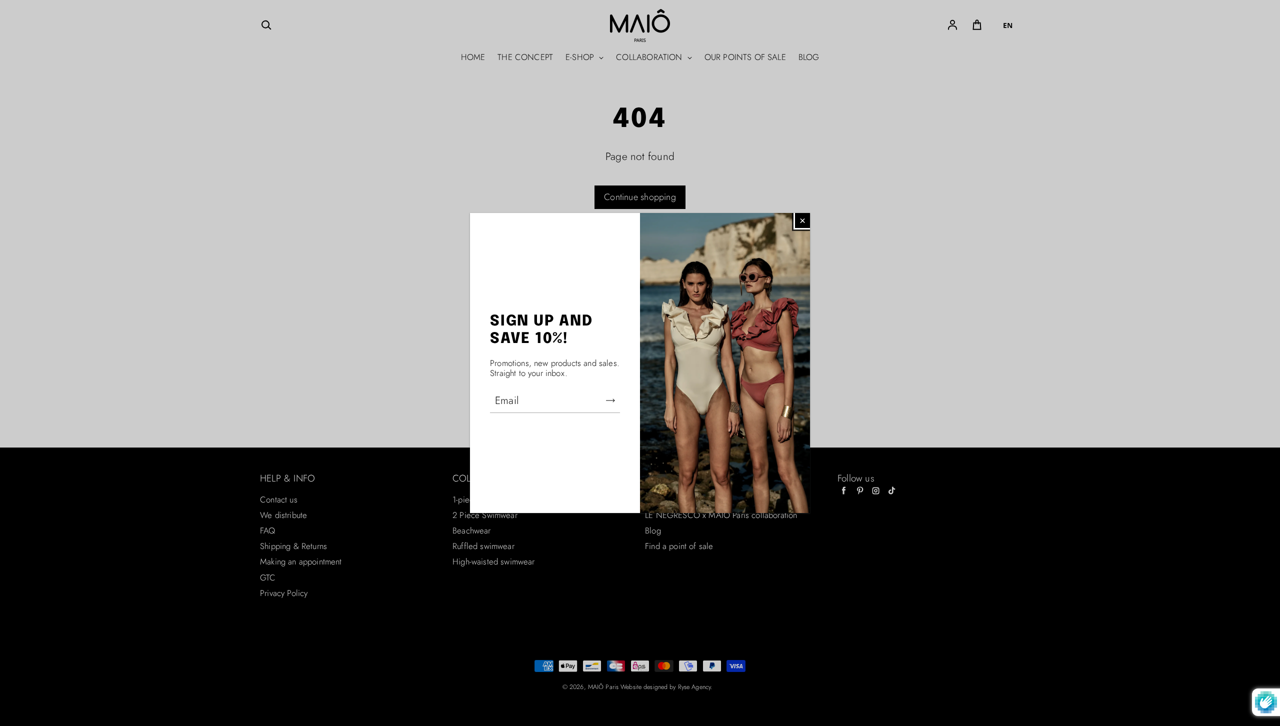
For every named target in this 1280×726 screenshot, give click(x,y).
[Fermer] (802, 220)
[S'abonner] (610, 400)
